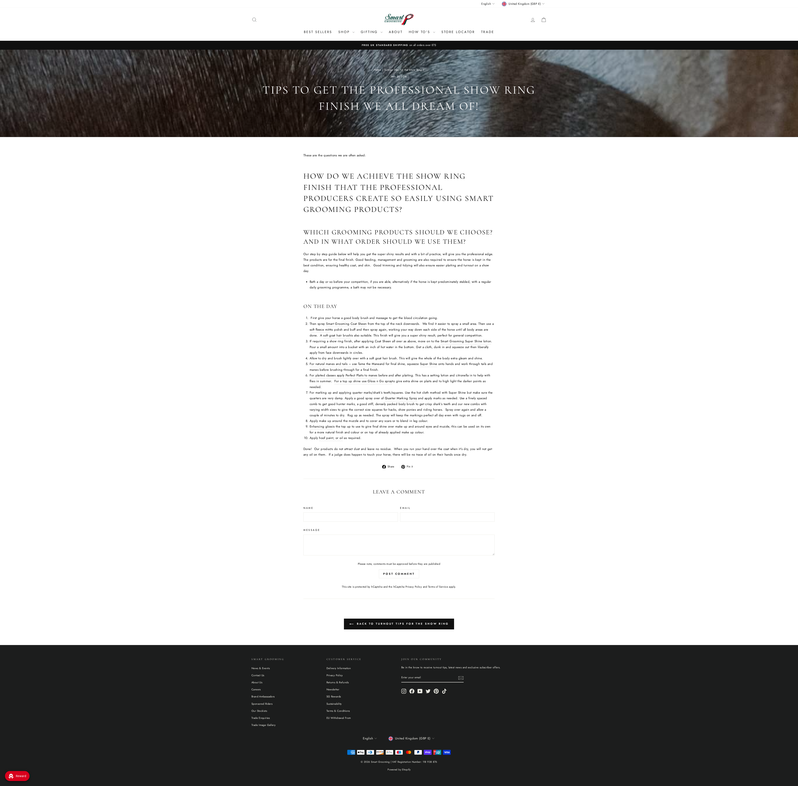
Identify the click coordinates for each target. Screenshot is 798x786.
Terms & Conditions (338, 711)
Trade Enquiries (260, 718)
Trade (487, 32)
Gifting (370, 32)
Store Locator (458, 32)
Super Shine (428, 364)
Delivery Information (338, 668)
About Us (256, 682)
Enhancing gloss (321, 426)
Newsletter (332, 689)
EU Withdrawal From (338, 718)
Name (308, 508)
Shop (344, 32)
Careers (256, 689)
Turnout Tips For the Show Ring (403, 70)
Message (311, 530)
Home (377, 70)
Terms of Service (438, 587)
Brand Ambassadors (263, 696)
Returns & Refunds (337, 682)
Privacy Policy (413, 587)
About (396, 32)
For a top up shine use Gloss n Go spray (363, 381)
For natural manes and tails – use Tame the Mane (344, 364)
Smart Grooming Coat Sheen (346, 323)
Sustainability (334, 704)
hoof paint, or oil (331, 438)
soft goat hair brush (337, 335)
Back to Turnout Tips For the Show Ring (402, 624)
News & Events (260, 668)
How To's (420, 32)
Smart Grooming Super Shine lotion (466, 341)
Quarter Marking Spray (401, 398)
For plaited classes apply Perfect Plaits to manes (343, 375)
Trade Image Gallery (263, 725)
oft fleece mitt (320, 329)
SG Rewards (333, 696)
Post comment (399, 574)
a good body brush (354, 318)
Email (405, 508)
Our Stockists (259, 711)
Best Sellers (318, 32)
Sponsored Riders (261, 704)
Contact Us (257, 675)
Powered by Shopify (399, 769)
